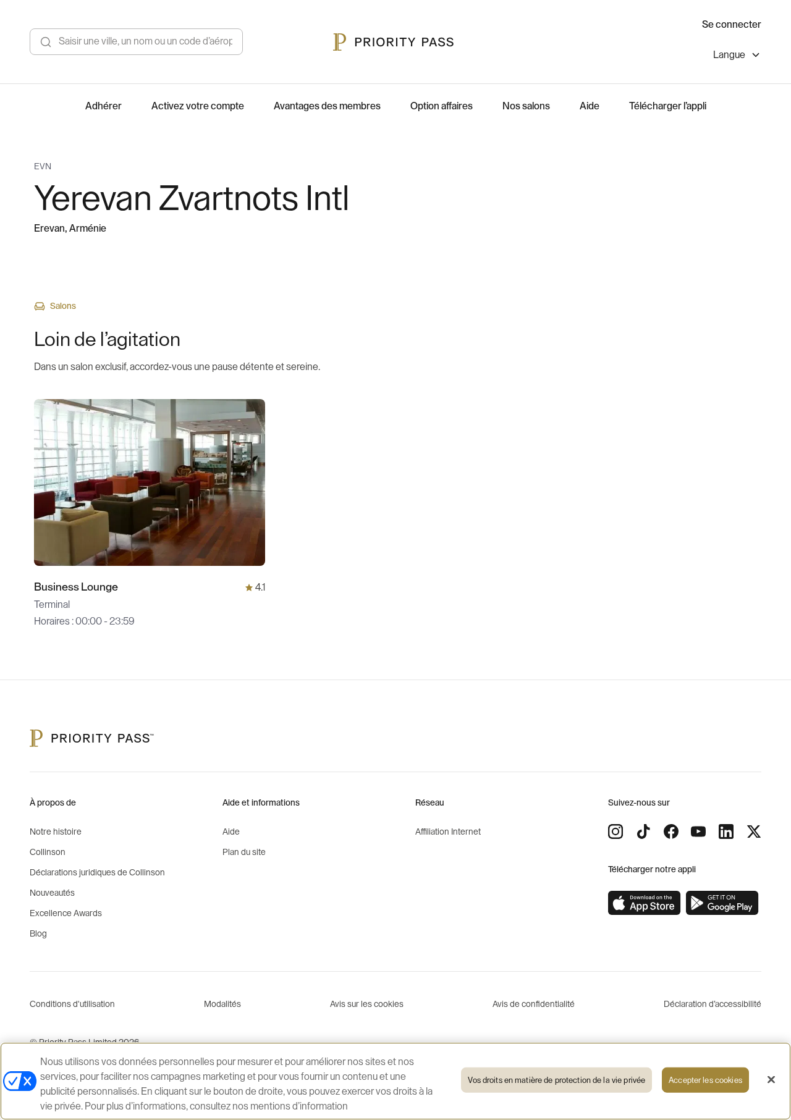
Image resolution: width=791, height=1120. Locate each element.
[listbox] (737, 56)
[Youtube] (698, 831)
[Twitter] (754, 831)
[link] (644, 903)
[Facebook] (671, 831)
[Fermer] (771, 1079)
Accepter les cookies (705, 1080)
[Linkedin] (726, 831)
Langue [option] (729, 55)
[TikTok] (643, 831)
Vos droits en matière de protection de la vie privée (556, 1080)
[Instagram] (615, 831)
